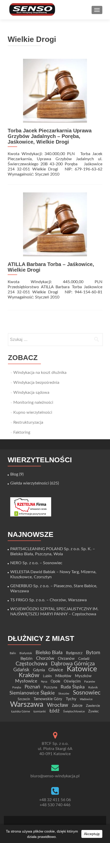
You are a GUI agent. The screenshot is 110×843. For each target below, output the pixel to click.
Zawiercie (93, 706)
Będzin (26, 658)
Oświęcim (72, 681)
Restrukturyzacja (28, 422)
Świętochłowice (74, 711)
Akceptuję (92, 834)
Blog (14, 474)
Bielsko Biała (49, 652)
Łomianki (40, 711)
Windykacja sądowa (31, 392)
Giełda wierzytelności (29, 483)
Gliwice (55, 670)
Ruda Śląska (73, 687)
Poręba (16, 687)
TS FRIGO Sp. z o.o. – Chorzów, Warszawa (48, 600)
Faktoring (21, 432)
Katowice (82, 669)
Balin (13, 653)
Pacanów (89, 681)
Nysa (44, 681)
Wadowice (86, 699)
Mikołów (63, 676)
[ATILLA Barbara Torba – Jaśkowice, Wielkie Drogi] (55, 224)
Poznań (32, 686)
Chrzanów (66, 659)
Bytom (93, 652)
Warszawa (26, 704)
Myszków (83, 676)
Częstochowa (31, 663)
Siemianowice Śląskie (32, 693)
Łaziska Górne (20, 711)
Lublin (47, 676)
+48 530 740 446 (55, 805)
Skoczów (63, 693)
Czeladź (84, 659)
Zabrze (77, 706)
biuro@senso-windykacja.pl (55, 776)
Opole (55, 681)
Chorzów (45, 658)
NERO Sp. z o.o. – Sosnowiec (36, 563)
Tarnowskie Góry (48, 699)
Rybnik (93, 687)
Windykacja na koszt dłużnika (40, 373)
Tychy (71, 699)
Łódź (54, 710)
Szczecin (24, 699)
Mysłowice (26, 681)
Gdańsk (21, 669)
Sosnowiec (87, 693)
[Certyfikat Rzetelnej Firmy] (30, 507)
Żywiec (93, 711)
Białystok (25, 653)
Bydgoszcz (74, 653)
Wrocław (57, 705)
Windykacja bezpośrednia (36, 382)
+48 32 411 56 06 (55, 800)
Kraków (29, 675)
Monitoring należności (33, 402)
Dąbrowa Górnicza (73, 663)
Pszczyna (50, 687)
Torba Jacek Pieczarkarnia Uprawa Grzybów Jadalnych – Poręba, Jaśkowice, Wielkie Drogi (50, 136)
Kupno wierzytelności (32, 412)
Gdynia (39, 670)
